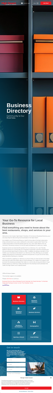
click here (9, 278)
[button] (51, 377)
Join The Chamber (24, 283)
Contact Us (16, 283)
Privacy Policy (30, 391)
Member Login (26, 3)
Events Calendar (25, 281)
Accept (26, 388)
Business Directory (7, 281)
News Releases (17, 281)
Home (31, 283)
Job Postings (9, 283)
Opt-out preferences (23, 391)
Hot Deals (33, 281)
